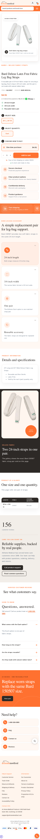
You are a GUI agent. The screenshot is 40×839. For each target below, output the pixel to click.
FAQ (3, 791)
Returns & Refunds (8, 784)
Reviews (4, 794)
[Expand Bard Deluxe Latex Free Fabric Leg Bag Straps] (20, 34)
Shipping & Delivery (8, 787)
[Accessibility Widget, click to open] (1, 836)
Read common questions (14, 573)
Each (7, 133)
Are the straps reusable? (11, 652)
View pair (7, 698)
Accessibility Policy (8, 801)
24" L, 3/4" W (7, 120)
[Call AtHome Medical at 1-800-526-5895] (37, 836)
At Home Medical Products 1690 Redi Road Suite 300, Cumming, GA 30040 (16, 811)
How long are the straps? (11, 645)
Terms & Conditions (27, 784)
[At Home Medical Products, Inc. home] (7, 3)
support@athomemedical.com (12, 815)
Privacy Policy (25, 791)
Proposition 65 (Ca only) (27, 795)
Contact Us (5, 798)
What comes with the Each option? (14, 624)
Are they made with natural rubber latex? (17, 660)
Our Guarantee (26, 777)
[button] (37, 3)
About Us (24, 780)
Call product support (12, 567)
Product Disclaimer (27, 787)
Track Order (6, 780)
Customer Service (7, 777)
